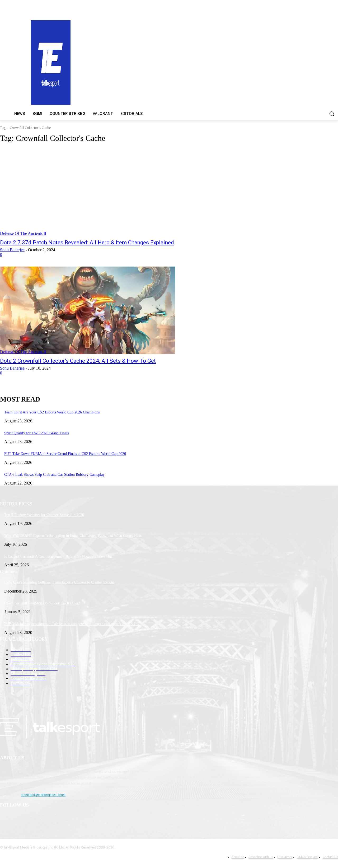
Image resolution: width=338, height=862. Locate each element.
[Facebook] (5, 818)
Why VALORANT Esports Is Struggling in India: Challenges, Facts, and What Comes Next (72, 536)
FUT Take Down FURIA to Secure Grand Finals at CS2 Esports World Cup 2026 (65, 454)
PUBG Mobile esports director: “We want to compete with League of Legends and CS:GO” (72, 624)
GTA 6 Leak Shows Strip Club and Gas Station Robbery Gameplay (54, 475)
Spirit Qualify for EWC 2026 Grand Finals (36, 433)
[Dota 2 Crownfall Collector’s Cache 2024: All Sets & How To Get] (87, 310)
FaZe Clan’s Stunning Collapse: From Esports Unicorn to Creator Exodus (59, 582)
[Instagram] (18, 818)
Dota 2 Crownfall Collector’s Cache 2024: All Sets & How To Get (78, 361)
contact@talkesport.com (43, 794)
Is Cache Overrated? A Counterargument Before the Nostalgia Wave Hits (58, 556)
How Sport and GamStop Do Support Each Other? (42, 603)
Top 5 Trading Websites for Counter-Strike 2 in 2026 (44, 515)
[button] (331, 113)
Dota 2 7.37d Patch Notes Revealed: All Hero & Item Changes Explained (87, 242)
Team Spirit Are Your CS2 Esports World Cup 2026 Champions (52, 412)
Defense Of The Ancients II (23, 233)
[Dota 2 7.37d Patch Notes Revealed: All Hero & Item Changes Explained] (87, 192)
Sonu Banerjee (12, 250)
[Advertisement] (220, 62)
